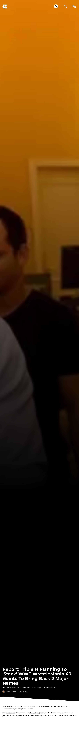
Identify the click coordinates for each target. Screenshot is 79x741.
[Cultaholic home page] (28, 6)
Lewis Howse (11, 691)
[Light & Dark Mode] (56, 6)
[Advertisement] (39, 729)
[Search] (65, 6)
